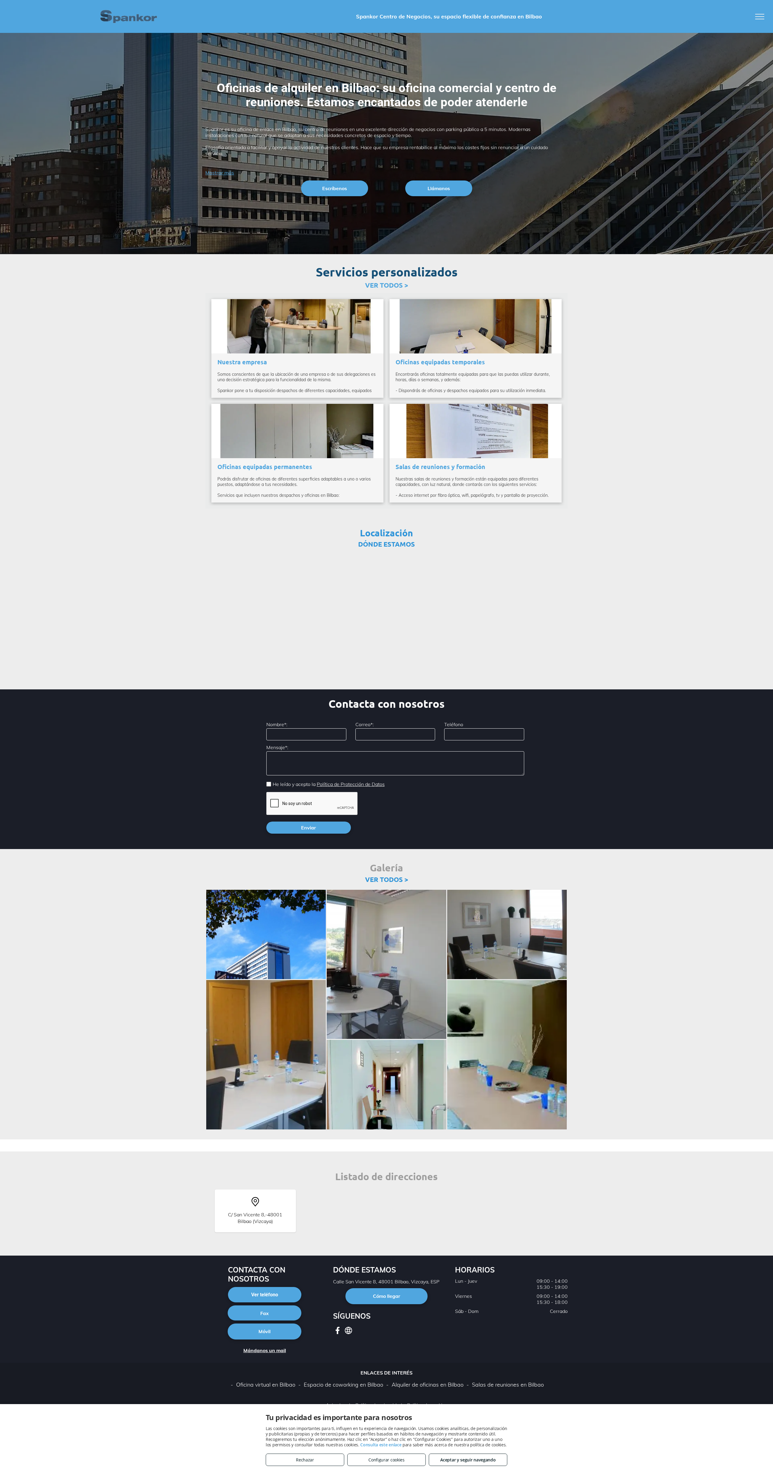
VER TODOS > (386, 285)
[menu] (760, 16)
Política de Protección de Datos (351, 784)
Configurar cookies (386, 1460)
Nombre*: (276, 724)
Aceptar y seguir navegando (468, 1460)
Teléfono (453, 724)
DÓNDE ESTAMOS (386, 544)
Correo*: (364, 724)
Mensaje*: (277, 747)
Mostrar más (219, 173)
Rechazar (305, 1460)
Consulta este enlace (380, 1445)
